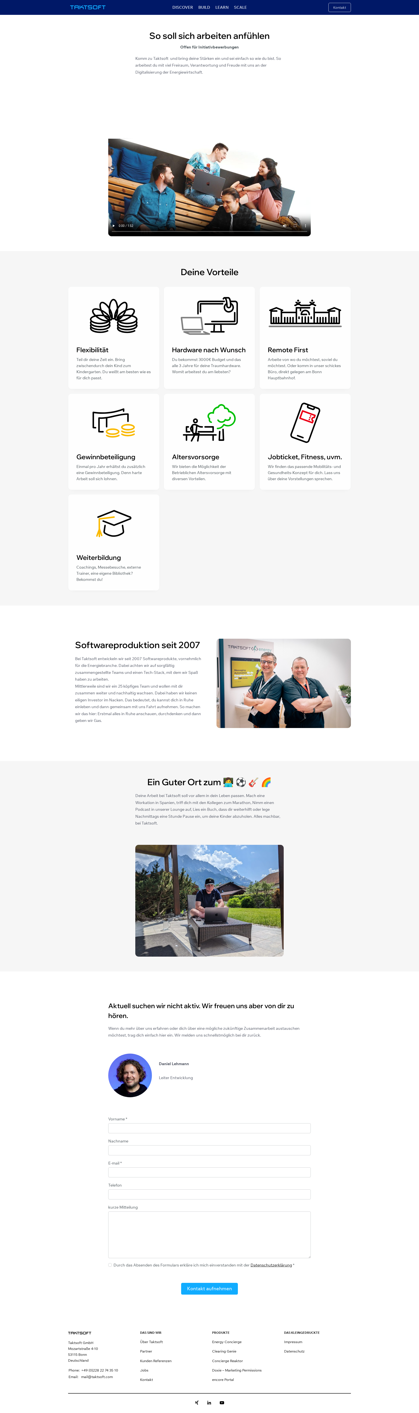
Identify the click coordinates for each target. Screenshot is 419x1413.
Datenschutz (294, 1351)
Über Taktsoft (151, 1342)
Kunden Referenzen (156, 1361)
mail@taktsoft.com (97, 1377)
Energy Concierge (227, 1342)
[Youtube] (221, 1403)
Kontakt (146, 1379)
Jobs (144, 1370)
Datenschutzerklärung (271, 1265)
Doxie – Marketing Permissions (237, 1370)
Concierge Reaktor (227, 1361)
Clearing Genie (224, 1351)
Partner (146, 1351)
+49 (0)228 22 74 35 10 (99, 1370)
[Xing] (197, 1403)
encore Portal (223, 1379)
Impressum (293, 1342)
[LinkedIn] (209, 1403)
